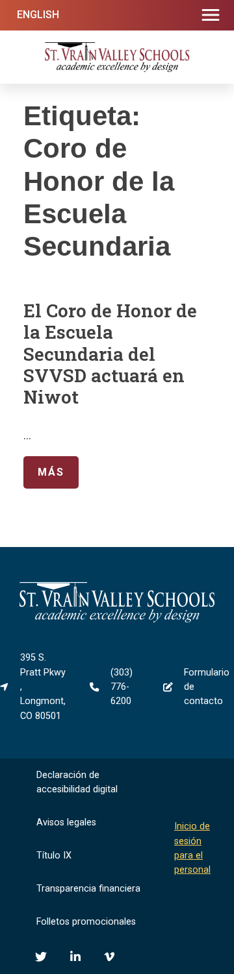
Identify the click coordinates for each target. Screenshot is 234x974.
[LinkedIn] (75, 956)
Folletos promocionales (86, 921)
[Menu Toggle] (210, 15)
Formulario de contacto (206, 687)
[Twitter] (40, 956)
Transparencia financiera (88, 888)
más (43, 471)
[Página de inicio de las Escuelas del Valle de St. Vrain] (117, 620)
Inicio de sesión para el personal (192, 848)
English (38, 14)
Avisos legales (66, 822)
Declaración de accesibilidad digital (77, 782)
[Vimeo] (109, 956)
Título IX (54, 855)
